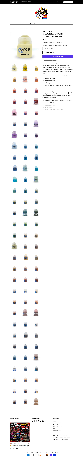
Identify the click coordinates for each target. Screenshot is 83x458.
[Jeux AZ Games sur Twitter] (32, 421)
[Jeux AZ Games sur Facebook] (34, 421)
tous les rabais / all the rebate (16, 421)
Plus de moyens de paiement (50, 60)
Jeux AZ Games (37, 452)
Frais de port (45, 42)
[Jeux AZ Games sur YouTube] (43, 421)
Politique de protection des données (60, 435)
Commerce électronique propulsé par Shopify (49, 452)
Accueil (11, 28)
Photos (49, 23)
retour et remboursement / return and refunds (62, 437)
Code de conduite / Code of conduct (60, 439)
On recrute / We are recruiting (59, 434)
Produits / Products (57, 430)
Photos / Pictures (56, 424)
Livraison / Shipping (57, 423)
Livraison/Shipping (30, 23)
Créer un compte (51, 2)
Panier (59, 2)
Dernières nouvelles (14, 418)
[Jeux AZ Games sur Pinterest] (36, 421)
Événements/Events (58, 23)
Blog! (54, 428)
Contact (22, 23)
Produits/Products (41, 23)
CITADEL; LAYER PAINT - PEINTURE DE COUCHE (54, 46)
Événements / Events (57, 426)
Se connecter (43, 2)
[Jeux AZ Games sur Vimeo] (45, 421)
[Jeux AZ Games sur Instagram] (38, 421)
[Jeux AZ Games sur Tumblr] (40, 421)
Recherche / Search (57, 432)
